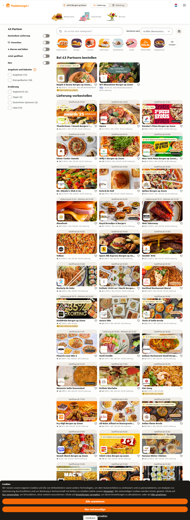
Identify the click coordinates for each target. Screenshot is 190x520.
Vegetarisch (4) (20, 91)
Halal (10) (17, 107)
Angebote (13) (20, 74)
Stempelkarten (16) (22, 80)
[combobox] (92, 31)
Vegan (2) (17, 97)
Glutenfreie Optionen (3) (25, 102)
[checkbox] (63, 45)
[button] (15, 5)
